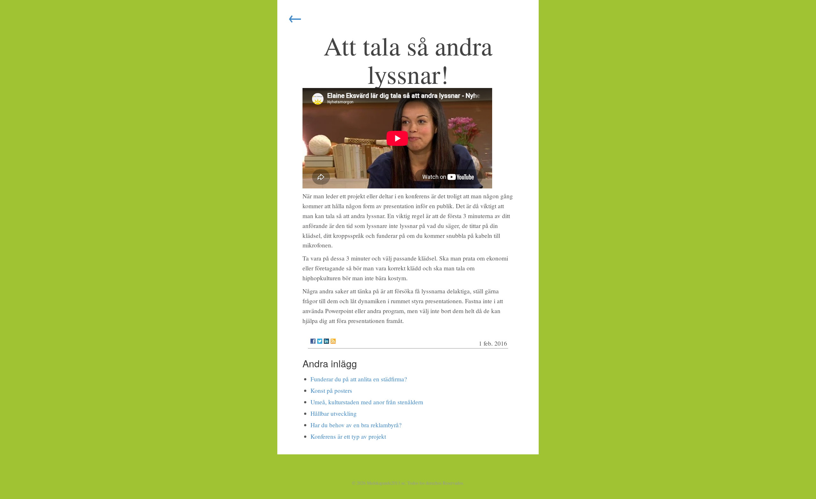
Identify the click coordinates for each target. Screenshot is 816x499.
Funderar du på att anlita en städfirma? (358, 379)
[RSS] (333, 341)
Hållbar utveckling (333, 413)
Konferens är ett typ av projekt (348, 436)
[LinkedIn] (326, 341)
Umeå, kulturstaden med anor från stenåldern (366, 402)
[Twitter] (319, 341)
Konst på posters (331, 390)
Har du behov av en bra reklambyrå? (356, 425)
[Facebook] (313, 341)
